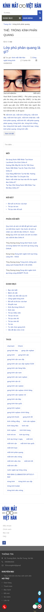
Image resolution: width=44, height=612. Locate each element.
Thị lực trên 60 (13, 321)
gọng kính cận (23, 355)
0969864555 (9, 562)
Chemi (20, 346)
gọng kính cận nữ (13, 381)
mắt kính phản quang (15, 452)
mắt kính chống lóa (23, 115)
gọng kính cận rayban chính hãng (19, 390)
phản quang (8, 123)
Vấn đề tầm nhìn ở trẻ (16, 330)
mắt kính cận (10, 115)
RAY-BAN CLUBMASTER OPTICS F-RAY (20, 475)
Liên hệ (6, 600)
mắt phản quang (33, 120)
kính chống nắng (13, 421)
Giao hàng (7, 583)
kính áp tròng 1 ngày (15, 439)
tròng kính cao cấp (25, 481)
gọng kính (11, 355)
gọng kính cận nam (14, 373)
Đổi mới (7, 593)
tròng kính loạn (28, 126)
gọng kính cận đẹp (14, 399)
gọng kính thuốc (13, 417)
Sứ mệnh (7, 597)
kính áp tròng (24, 434)
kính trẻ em (11, 434)
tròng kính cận (18, 123)
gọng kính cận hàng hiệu (16, 368)
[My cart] (34, 606)
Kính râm (11, 310)
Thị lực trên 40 (13, 318)
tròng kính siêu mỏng (15, 490)
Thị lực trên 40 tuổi (15, 209)
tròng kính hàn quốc (14, 126)
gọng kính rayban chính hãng (18, 412)
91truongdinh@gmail (13, 565)
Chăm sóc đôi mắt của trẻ (17, 296)
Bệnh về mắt (12, 293)
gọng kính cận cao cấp (15, 359)
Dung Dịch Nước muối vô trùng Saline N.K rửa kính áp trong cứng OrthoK (22, 245)
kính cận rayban (29, 421)
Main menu (28, 18)
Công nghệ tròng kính (16, 299)
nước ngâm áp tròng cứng (17, 470)
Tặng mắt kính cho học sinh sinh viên (17, 576)
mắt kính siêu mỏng (14, 457)
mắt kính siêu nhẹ (14, 461)
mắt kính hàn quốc (14, 118)
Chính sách (7, 529)
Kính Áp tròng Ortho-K (16, 307)
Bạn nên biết (12, 290)
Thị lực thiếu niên (14, 313)
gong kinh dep (12, 350)
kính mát (25, 426)
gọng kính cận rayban (15, 386)
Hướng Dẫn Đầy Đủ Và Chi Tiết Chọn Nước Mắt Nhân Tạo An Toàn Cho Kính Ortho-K (20, 168)
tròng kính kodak (13, 486)
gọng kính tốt (28, 417)
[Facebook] (4, 543)
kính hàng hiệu (12, 426)
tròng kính (11, 481)
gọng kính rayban (13, 408)
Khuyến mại (12, 304)
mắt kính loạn (12, 448)
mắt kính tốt (21, 120)
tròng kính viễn (22, 129)
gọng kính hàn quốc (14, 403)
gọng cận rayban (27, 350)
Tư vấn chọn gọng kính (16, 327)
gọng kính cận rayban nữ (16, 395)
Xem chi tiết (9, 134)
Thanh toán (8, 586)
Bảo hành (7, 590)
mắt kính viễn (12, 465)
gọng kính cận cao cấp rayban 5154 (20, 364)
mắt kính (29, 439)
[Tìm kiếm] (39, 12)
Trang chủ (7, 24)
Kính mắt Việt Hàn (18, 57)
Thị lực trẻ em (13, 206)
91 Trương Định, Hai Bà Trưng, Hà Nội (18, 558)
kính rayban (11, 430)
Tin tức (10, 324)
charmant (10, 346)
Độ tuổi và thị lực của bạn (17, 204)
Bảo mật (6, 533)
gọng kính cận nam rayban (17, 377)
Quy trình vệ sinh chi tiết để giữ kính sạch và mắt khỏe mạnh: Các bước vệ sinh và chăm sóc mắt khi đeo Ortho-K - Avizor (21, 229)
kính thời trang (25, 430)
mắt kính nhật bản (29, 118)
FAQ (4, 536)
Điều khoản (7, 526)
